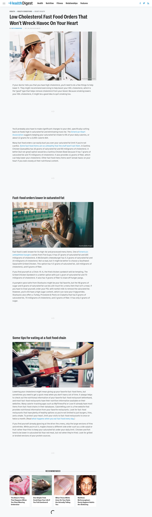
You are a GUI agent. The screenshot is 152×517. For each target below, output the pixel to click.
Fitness (60, 3)
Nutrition (50, 3)
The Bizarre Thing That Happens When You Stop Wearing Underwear (19, 501)
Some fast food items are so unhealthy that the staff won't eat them (50, 146)
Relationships (72, 3)
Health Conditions (24, 11)
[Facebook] (140, 3)
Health (40, 3)
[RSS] (148, 3)
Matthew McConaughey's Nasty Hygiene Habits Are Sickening (86, 501)
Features (84, 3)
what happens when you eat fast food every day (53, 418)
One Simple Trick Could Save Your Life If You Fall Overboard (41, 500)
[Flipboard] (144, 3)
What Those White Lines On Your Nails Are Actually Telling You (62, 501)
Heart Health (39, 11)
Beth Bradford (17, 28)
